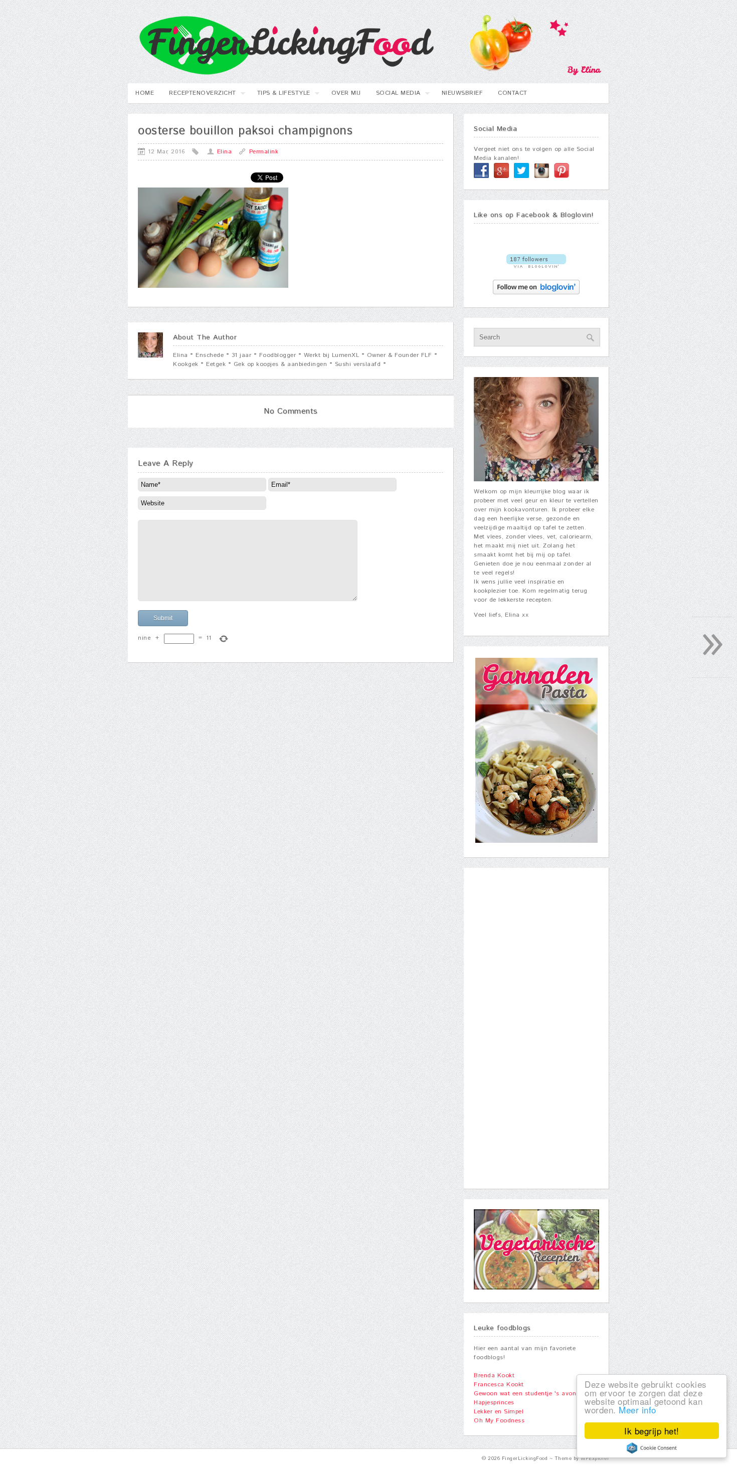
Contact (512, 93)
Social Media (394, 96)
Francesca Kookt (499, 1384)
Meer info (637, 1409)
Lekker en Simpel (498, 1411)
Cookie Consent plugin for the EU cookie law (652, 1447)
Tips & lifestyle (280, 96)
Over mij (346, 93)
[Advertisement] (536, 1028)
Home (144, 93)
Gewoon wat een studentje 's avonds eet (534, 1393)
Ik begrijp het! (651, 1430)
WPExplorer (595, 1458)
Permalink (264, 151)
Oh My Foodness (499, 1420)
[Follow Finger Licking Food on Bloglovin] (536, 266)
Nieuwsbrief (462, 93)
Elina (224, 151)
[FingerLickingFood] (365, 73)
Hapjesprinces (494, 1402)
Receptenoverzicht (198, 96)
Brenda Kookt (494, 1375)
